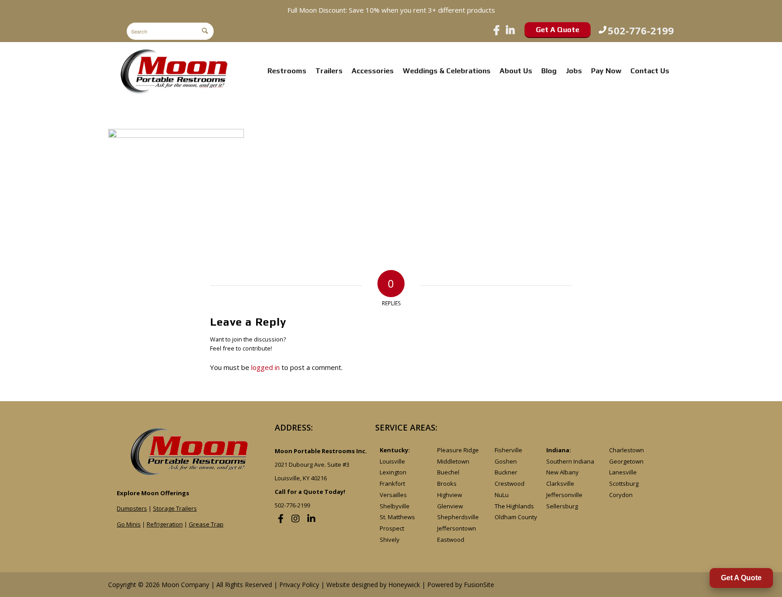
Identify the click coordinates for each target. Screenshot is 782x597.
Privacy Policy (299, 584)
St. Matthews (397, 517)
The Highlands (514, 506)
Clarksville (560, 483)
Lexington (393, 472)
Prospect (392, 528)
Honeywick (404, 584)
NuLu (502, 495)
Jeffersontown (456, 528)
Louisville (392, 461)
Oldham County (516, 517)
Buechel (448, 472)
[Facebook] (496, 30)
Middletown (453, 461)
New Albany (562, 472)
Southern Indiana (570, 461)
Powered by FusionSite (460, 584)
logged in (265, 367)
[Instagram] (295, 518)
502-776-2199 (641, 30)
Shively (390, 539)
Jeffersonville (564, 495)
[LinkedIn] (510, 30)
